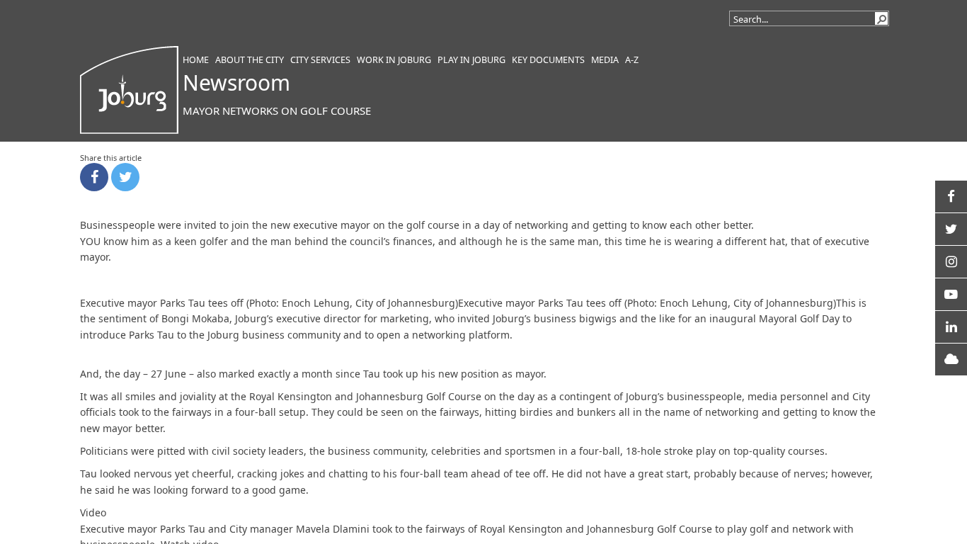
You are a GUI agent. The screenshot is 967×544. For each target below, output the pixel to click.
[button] (881, 18)
